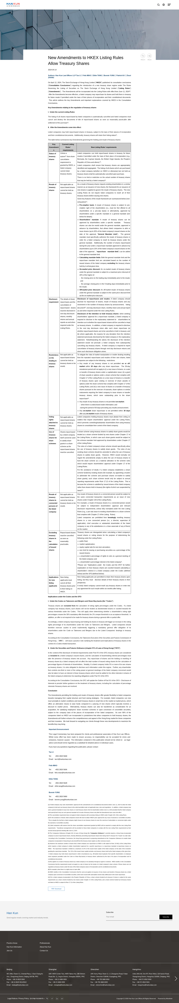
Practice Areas (12, 943)
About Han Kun (45, 947)
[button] (176, 978)
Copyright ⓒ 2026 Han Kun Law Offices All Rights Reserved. (136, 998)
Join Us (9, 951)
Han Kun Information (14, 947)
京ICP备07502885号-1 (37, 998)
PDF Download (56, 889)
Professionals (45, 943)
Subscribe (166, 917)
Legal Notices (12, 998)
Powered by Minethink (165, 998)
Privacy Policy (23, 998)
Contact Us (44, 951)
